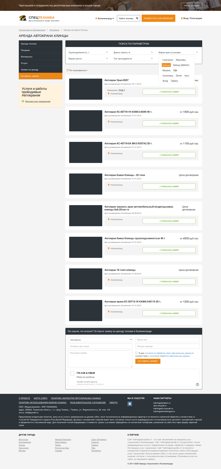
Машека (166, 70)
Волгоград (23, 439)
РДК (175, 70)
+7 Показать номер (169, 91)
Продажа (25, 50)
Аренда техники (29, 43)
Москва (22, 450)
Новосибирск (61, 442)
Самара (58, 450)
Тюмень (94, 445)
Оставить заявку (30, 75)
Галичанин (168, 59)
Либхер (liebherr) (181, 64)
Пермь (58, 445)
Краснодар (24, 448)
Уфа (93, 448)
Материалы (26, 56)
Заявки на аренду (29, 69)
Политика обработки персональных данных (76, 398)
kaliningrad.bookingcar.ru (164, 411)
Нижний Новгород (63, 439)
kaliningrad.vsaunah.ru (163, 408)
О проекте (24, 398)
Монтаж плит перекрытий (37, 101)
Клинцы (166, 64)
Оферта (113, 402)
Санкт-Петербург (98, 439)
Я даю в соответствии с (164, 354)
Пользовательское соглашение (88, 402)
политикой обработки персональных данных (170, 355)
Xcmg (165, 80)
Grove (179, 75)
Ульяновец (168, 75)
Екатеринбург (25, 442)
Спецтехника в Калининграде (32, 29)
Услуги (24, 62)
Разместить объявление (158, 18)
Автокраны (54, 29)
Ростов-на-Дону (62, 448)
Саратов (95, 442)
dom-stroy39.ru (160, 405)
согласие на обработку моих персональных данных (168, 353)
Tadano (174, 80)
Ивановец (181, 59)
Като (187, 75)
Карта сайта (40, 398)
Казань (22, 445)
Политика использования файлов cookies (42, 402)
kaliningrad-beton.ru (161, 402)
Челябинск (96, 450)
